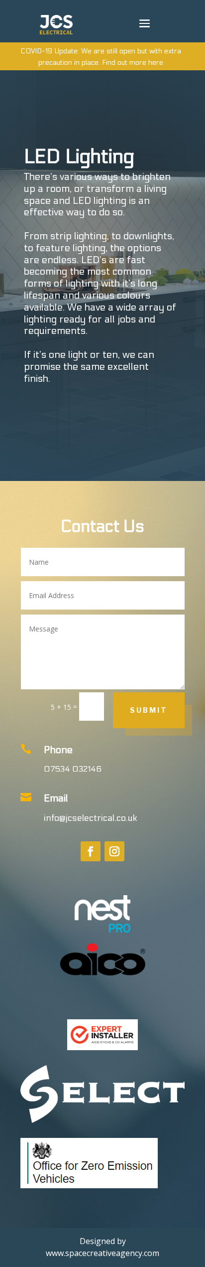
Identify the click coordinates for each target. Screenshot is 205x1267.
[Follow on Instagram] (114, 851)
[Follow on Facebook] (91, 851)
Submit (149, 710)
